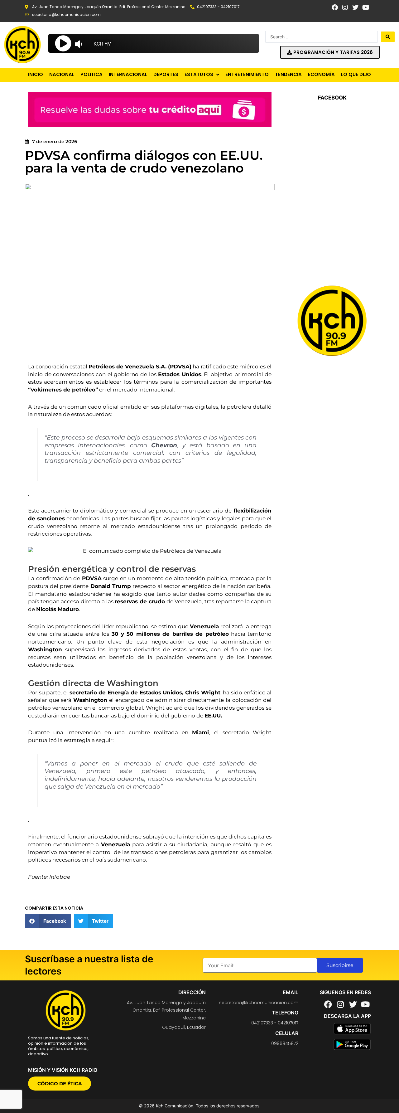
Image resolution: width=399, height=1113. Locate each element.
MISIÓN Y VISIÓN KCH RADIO (62, 1070)
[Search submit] (388, 37)
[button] (48, 921)
